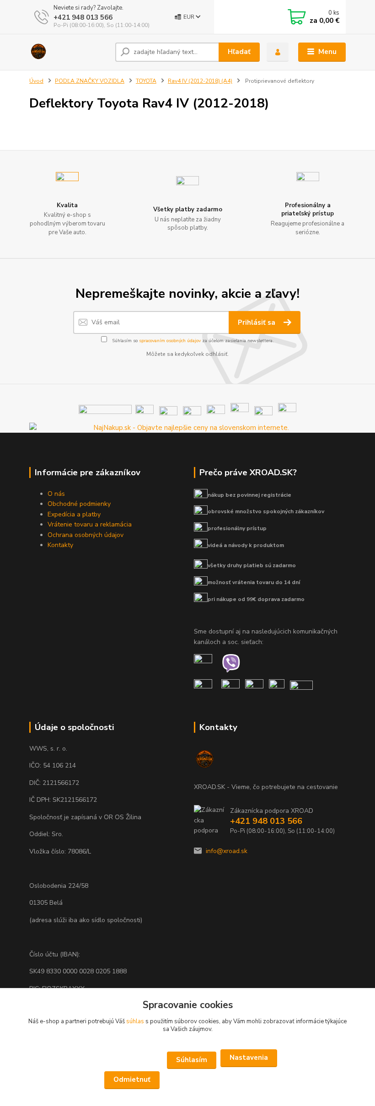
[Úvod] (68, 52)
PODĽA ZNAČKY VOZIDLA (89, 81)
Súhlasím (191, 1059)
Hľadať (239, 51)
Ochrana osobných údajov (85, 535)
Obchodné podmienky (79, 503)
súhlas (135, 1021)
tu (187, 1080)
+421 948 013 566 (83, 17)
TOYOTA (146, 81)
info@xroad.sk (226, 851)
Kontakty (60, 545)
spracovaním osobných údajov (170, 341)
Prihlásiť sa (257, 322)
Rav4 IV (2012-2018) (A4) (200, 81)
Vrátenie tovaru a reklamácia (90, 524)
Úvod (36, 81)
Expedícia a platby (74, 514)
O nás (56, 493)
